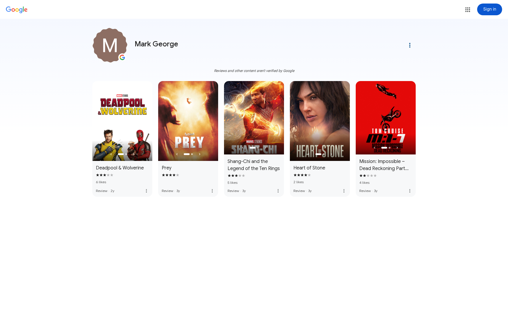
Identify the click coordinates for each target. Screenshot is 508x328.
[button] (468, 10)
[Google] (17, 10)
